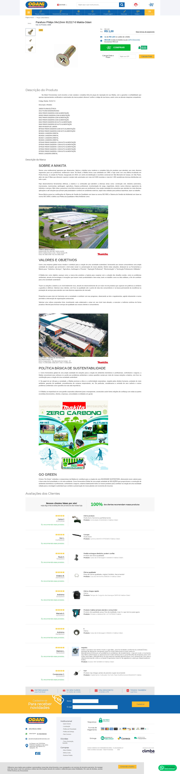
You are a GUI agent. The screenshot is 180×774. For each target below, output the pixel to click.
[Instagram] (39, 753)
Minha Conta (67, 753)
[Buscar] (122, 4)
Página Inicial (30, 17)
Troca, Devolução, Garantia (68, 742)
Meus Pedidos (67, 750)
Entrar (62, 5)
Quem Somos (67, 724)
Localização (66, 726)
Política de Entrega (68, 731)
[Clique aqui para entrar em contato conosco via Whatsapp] (167, 768)
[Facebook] (36, 753)
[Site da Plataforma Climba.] (148, 750)
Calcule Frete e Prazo (108, 56)
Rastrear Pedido (67, 755)
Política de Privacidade (20, 770)
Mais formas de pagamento (145, 32)
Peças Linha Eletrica (43, 17)
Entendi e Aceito (127, 767)
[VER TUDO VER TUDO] (29, 12)
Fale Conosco (67, 734)
